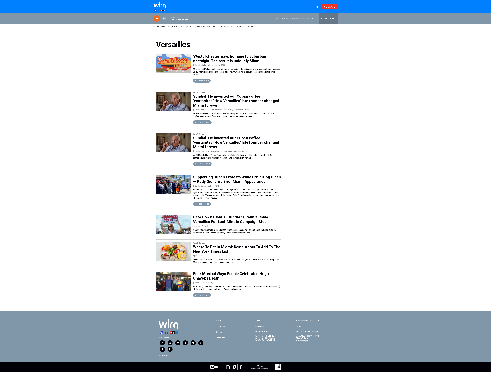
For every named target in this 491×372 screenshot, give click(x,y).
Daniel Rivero (200, 283)
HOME (156, 27)
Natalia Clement (201, 186)
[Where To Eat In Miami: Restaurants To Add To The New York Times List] (173, 251)
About (238, 27)
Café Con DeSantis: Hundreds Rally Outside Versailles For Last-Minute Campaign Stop (230, 219)
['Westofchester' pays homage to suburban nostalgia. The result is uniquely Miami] (173, 63)
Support (225, 27)
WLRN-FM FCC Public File (265, 338)
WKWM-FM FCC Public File (265, 340)
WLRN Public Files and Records (307, 321)
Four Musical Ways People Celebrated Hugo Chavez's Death (231, 275)
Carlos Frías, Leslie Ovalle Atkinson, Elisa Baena (213, 110)
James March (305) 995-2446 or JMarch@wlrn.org (308, 337)
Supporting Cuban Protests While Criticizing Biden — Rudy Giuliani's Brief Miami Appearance (237, 179)
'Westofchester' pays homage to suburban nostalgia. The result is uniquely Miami (229, 58)
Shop (257, 321)
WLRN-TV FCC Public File (265, 336)
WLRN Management (303, 341)
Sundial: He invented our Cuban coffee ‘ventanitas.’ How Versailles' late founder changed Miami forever (236, 100)
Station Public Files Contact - (306, 331)
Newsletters (203, 27)
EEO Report (299, 326)
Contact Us (220, 326)
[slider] (168, 18)
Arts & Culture (199, 92)
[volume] (164, 18)
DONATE (330, 6)
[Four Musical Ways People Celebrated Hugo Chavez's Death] (173, 281)
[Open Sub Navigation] (169, 27)
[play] (157, 18)
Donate (219, 332)
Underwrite (220, 338)
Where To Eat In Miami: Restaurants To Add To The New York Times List (236, 249)
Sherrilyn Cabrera (202, 65)
